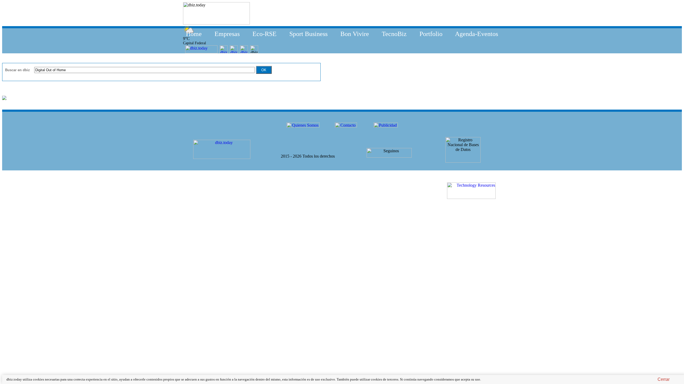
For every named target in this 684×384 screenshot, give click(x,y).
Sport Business (308, 33)
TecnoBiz (394, 33)
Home (194, 33)
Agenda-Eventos (476, 33)
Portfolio (430, 33)
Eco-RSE (264, 33)
